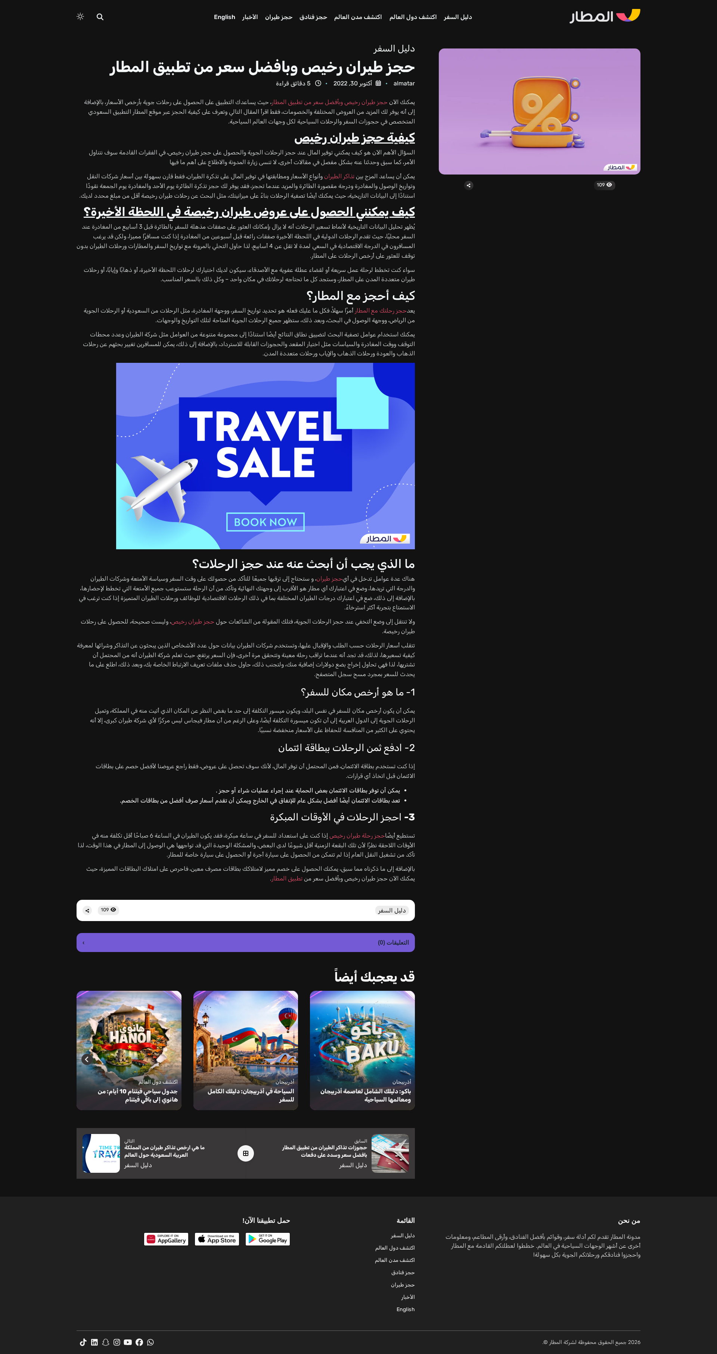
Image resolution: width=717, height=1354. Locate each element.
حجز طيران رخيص (192, 621)
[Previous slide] (404, 1059)
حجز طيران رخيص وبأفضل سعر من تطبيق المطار (329, 102)
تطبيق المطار (286, 878)
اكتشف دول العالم (413, 17)
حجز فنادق (313, 17)
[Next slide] (87, 1059)
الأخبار (250, 17)
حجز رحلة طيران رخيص (357, 835)
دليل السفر (458, 17)
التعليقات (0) (246, 942)
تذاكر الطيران (339, 176)
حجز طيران (278, 17)
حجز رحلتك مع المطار (381, 310)
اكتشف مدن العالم (358, 17)
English (224, 17)
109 (601, 185)
